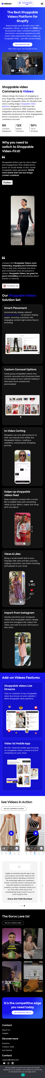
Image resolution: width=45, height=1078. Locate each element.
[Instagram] (8, 1063)
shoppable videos (12, 315)
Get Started (7, 1050)
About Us (6, 1030)
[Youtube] (4, 1063)
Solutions (6, 1043)
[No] (42, 1071)
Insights (5, 1033)
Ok (23, 1075)
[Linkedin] (12, 1063)
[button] (42, 4)
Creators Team (8, 1047)
